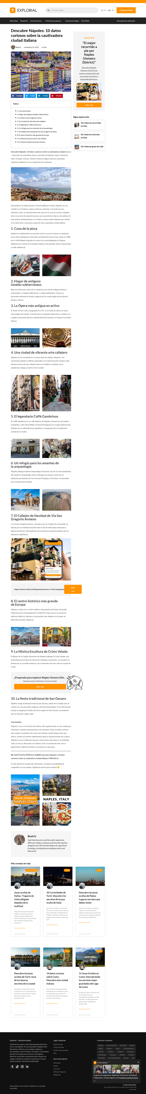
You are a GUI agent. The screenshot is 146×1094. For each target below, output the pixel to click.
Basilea (132, 1045)
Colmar (101, 1051)
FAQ (55, 1053)
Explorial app (58, 1044)
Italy (45, 47)
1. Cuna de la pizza (24, 111)
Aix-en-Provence (111, 1045)
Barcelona (123, 1045)
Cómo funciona (58, 1047)
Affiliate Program (59, 1072)
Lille (133, 1058)
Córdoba (120, 1051)
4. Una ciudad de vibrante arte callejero (31, 121)
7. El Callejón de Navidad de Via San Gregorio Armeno (37, 132)
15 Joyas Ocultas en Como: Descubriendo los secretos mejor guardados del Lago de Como (89, 980)
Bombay (109, 1048)
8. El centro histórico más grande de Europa (33, 135)
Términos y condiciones (120, 1087)
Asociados (57, 1063)
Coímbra (110, 1051)
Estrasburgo (102, 1055)
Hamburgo (101, 1058)
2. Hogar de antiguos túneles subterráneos (32, 114)
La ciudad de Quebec (114, 1058)
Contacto (56, 1069)
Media (55, 1066)
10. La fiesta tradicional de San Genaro (31, 142)
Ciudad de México (129, 1048)
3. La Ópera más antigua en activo (29, 118)
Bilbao (101, 1048)
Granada (131, 1055)
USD (109, 10)
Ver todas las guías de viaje (92, 146)
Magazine (56, 1075)
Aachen (101, 1045)
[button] (17, 96)
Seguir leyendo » (20, 928)
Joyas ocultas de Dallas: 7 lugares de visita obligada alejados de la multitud (24, 899)
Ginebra (122, 1055)
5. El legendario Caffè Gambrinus (29, 125)
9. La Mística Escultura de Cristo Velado (31, 138)
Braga (117, 1048)
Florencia (113, 1055)
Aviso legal (107, 1087)
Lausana (126, 1058)
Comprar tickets (126, 10)
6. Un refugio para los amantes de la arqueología (34, 128)
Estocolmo (131, 1051)
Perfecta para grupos (60, 1050)
